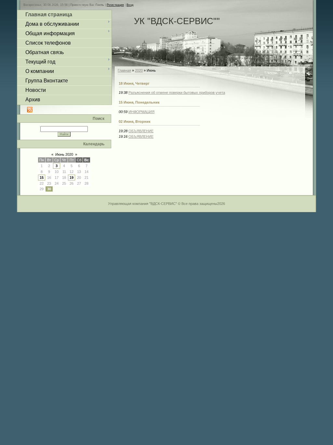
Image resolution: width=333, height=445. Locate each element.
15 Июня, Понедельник (139, 102)
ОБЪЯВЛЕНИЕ (140, 131)
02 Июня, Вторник (135, 121)
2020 (139, 70)
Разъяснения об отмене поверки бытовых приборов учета (176, 92)
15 (42, 177)
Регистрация (115, 5)
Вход (130, 5)
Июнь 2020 (64, 154)
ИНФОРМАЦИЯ (141, 112)
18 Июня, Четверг (134, 83)
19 (71, 177)
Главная (124, 70)
